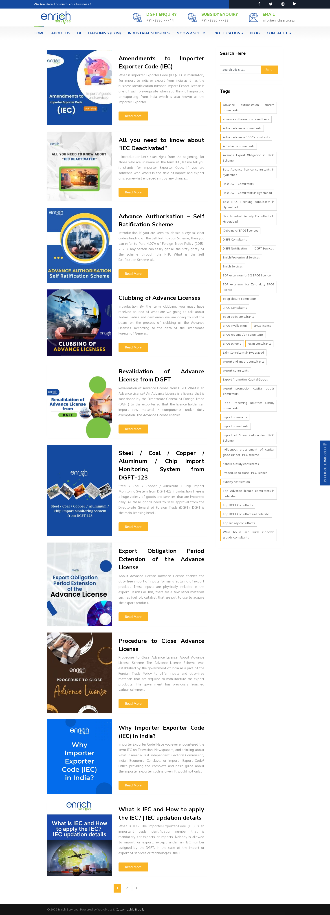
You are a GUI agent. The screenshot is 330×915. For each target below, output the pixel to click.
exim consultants (259, 343)
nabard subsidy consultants (241, 463)
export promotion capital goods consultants (248, 391)
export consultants (236, 370)
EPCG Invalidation (235, 325)
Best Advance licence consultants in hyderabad (248, 172)
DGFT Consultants (235, 239)
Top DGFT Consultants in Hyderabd (246, 514)
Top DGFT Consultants (238, 505)
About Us (60, 33)
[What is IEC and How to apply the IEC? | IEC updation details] (79, 838)
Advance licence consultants (242, 128)
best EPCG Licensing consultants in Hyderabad (248, 204)
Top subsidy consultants (239, 523)
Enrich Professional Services (241, 257)
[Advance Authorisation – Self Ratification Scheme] (79, 245)
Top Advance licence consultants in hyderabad (248, 493)
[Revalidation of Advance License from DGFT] (79, 400)
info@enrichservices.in (279, 20)
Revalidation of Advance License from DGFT (161, 375)
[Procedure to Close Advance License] (79, 673)
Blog (255, 33)
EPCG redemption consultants (243, 334)
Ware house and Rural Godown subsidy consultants (248, 535)
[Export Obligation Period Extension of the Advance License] (79, 584)
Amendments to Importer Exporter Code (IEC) (161, 62)
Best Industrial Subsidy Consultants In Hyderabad (248, 219)
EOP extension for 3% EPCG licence (247, 275)
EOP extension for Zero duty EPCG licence (248, 287)
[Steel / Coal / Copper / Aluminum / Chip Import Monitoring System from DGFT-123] (79, 490)
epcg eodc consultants (238, 316)
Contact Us (279, 33)
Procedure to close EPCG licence (245, 472)
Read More (133, 116)
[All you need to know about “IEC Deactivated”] (79, 166)
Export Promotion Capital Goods (245, 379)
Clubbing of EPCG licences (240, 230)
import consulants (235, 417)
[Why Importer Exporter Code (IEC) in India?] (79, 756)
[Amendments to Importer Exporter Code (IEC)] (79, 87)
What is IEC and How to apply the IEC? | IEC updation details (161, 813)
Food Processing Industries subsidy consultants (248, 405)
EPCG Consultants (235, 307)
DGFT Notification (235, 248)
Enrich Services (232, 266)
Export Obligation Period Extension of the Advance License (161, 559)
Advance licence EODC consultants (246, 137)
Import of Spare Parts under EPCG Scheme (248, 438)
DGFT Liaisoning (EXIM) (99, 33)
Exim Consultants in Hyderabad (243, 352)
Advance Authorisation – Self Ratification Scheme (161, 220)
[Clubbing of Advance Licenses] (79, 322)
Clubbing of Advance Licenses (159, 298)
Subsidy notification (236, 481)
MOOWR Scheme (192, 33)
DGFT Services (264, 248)
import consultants (235, 426)
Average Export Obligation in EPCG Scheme (248, 158)
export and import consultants (243, 361)
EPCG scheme (232, 343)
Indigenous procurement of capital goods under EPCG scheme (248, 452)
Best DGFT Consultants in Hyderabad (247, 192)
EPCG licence (262, 325)
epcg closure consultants (239, 298)
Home (39, 33)
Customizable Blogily (130, 909)
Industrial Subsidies (149, 33)
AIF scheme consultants (238, 146)
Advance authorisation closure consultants (248, 107)
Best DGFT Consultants (238, 183)
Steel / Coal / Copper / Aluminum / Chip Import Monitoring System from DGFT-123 (161, 465)
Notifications (228, 33)
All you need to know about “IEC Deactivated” (161, 144)
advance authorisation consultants (246, 119)
